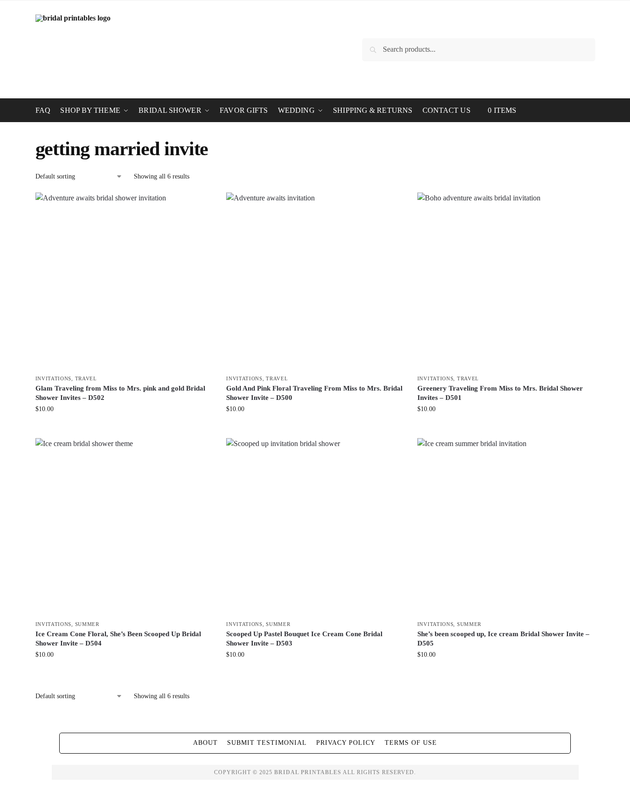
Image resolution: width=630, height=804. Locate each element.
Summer (87, 624)
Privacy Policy (345, 742)
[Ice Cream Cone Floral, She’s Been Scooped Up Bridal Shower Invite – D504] (124, 526)
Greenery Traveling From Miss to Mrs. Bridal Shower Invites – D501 (500, 393)
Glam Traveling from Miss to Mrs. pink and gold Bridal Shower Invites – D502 (120, 393)
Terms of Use (411, 742)
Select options (123, 428)
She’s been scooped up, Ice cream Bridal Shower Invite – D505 (503, 638)
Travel (86, 378)
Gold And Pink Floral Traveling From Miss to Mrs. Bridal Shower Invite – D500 (314, 393)
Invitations (53, 378)
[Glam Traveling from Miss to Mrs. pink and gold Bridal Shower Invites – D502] (124, 281)
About (205, 742)
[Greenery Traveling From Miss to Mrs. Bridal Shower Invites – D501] (506, 281)
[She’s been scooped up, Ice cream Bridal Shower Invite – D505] (506, 526)
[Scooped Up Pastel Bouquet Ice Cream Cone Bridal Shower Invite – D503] (314, 526)
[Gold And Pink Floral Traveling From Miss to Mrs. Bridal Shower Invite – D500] (314, 281)
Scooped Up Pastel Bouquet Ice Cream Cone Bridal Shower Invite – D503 (304, 638)
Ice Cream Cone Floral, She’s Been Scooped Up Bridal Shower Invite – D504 (118, 638)
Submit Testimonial (267, 742)
